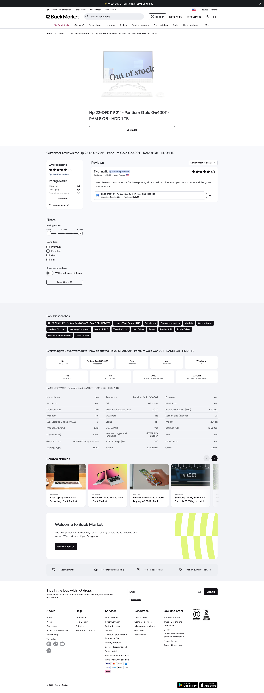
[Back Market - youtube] (62, 644)
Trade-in (109, 630)
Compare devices (143, 621)
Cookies (168, 629)
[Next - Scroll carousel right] (214, 458)
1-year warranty (112, 621)
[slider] (49, 233)
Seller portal (111, 651)
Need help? (175, 16)
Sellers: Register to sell (116, 646)
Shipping (80, 626)
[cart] (214, 17)
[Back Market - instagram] (48, 644)
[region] (132, 486)
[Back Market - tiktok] (55, 644)
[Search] (86, 16)
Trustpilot (51, 639)
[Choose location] (196, 9)
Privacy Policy (170, 641)
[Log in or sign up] (207, 17)
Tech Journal (140, 617)
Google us (92, 536)
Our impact (51, 626)
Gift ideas (139, 630)
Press (49, 621)
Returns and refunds (85, 630)
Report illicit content (173, 645)
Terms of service (172, 617)
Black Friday (140, 634)
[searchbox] (116, 16)
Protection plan (112, 626)
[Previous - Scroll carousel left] (207, 458)
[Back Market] (62, 16)
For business (194, 16)
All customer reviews (144, 626)
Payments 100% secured (117, 659)
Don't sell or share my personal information (174, 635)
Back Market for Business (117, 655)
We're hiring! (52, 634)
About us (50, 617)
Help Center (82, 621)
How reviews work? (60, 205)
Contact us (81, 617)
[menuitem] (95, 25)
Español (214, 10)
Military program (113, 642)
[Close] (260, 3)
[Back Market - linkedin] (48, 650)
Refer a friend (111, 617)
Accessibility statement (57, 630)
